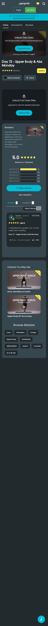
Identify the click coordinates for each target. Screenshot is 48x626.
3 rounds (37, 346)
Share (30, 77)
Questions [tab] (26, 203)
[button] (33, 240)
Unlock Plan (24, 113)
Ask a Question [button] (25, 195)
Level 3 (25, 346)
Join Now (30, 10)
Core (8, 332)
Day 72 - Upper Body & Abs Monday (24, 234)
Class (5, 25)
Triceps (33, 332)
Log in (32, 54)
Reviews (29, 25)
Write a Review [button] (25, 188)
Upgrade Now (24, 48)
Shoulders (20, 332)
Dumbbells (26, 339)
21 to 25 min (11, 353)
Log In (18, 10)
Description (16, 25)
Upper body (11, 339)
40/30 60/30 (11, 346)
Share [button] (14, 240)
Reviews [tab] (11, 203)
